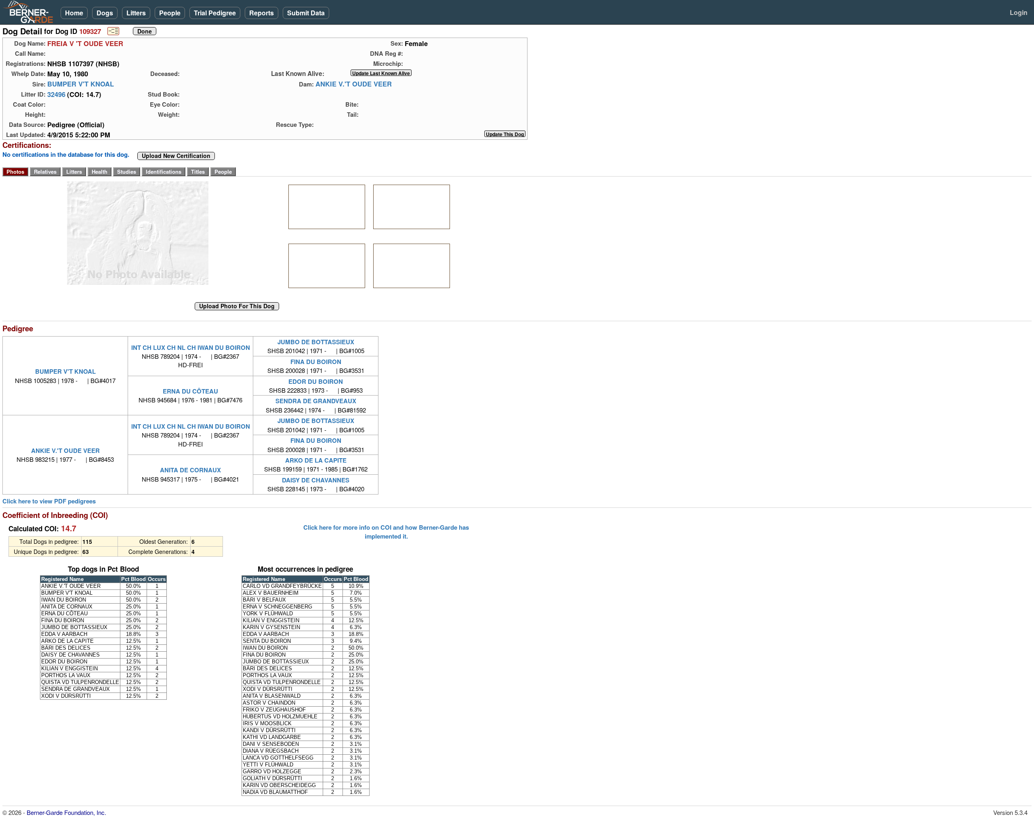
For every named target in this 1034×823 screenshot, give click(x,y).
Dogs (105, 12)
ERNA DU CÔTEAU (190, 391)
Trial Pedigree (215, 12)
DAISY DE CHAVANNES (315, 480)
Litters (136, 12)
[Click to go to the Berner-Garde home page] (30, 11)
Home (74, 12)
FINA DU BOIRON (315, 361)
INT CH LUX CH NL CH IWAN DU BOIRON (190, 347)
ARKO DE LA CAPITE (316, 460)
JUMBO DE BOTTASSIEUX (315, 341)
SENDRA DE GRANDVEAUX (315, 400)
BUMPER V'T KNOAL (80, 84)
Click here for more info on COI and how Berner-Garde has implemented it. (386, 532)
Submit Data (306, 12)
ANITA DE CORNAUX (190, 469)
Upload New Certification (176, 156)
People (170, 12)
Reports (261, 12)
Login (1019, 12)
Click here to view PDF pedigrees (49, 501)
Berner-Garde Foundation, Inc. (66, 812)
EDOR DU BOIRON (315, 381)
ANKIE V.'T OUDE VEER (353, 84)
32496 (56, 94)
